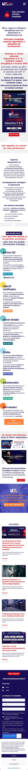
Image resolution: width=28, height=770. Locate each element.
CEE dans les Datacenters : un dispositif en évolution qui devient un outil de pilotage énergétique (13, 582)
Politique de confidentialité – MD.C (14, 768)
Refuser (14, 760)
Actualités (14, 524)
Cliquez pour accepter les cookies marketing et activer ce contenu (14, 99)
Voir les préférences (14, 764)
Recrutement (10, 407)
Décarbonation (11, 382)
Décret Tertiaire (11, 319)
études (6, 352)
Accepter (14, 755)
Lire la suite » (5, 558)
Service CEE (9, 252)
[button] (24, 4)
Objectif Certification (9, 288)
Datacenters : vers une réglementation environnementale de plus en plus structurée (13, 648)
